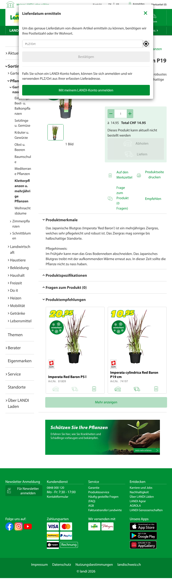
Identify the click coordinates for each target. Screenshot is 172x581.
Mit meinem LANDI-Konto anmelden (86, 90)
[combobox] (82, 44)
